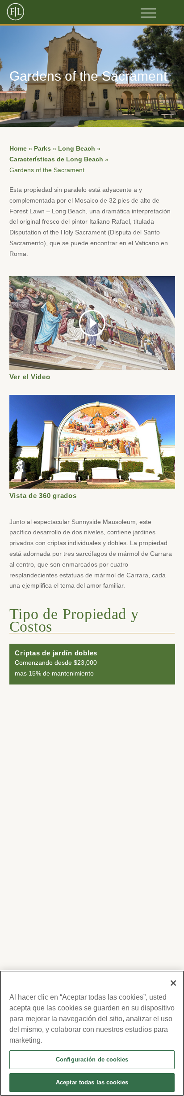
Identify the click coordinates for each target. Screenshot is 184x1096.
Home (18, 148)
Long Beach (76, 148)
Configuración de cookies (92, 1059)
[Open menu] (148, 13)
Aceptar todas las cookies (92, 1082)
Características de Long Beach (56, 159)
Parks (42, 148)
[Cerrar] (173, 983)
